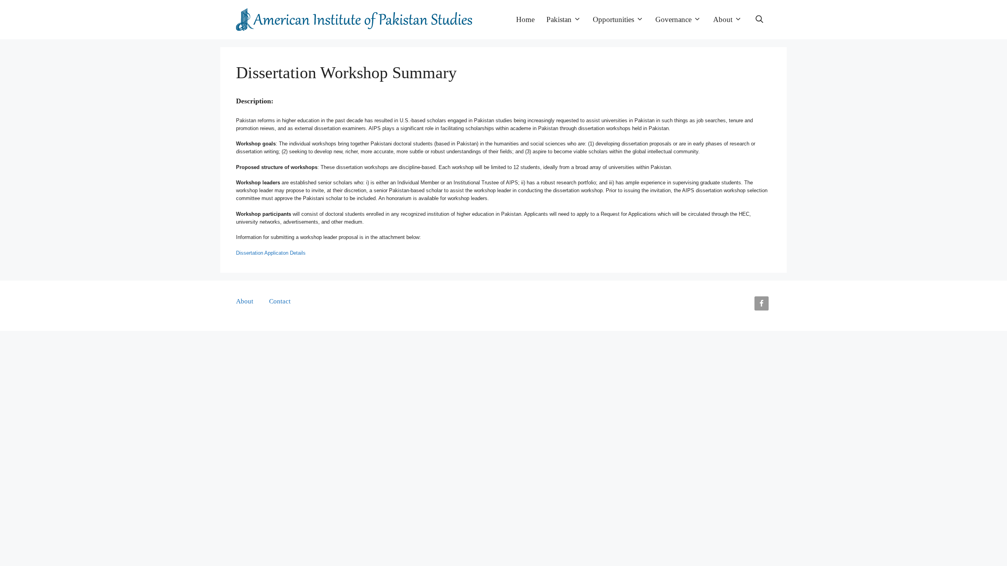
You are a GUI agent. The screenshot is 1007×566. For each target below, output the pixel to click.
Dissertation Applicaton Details (271, 253)
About (722, 19)
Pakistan (559, 19)
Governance (673, 19)
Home (525, 19)
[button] (759, 19)
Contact (280, 301)
